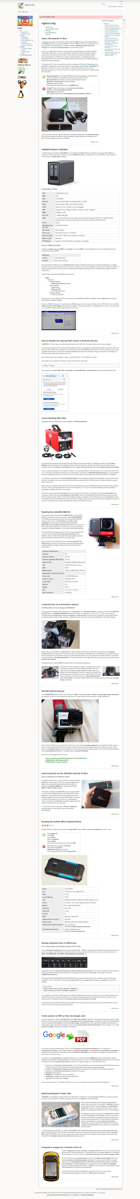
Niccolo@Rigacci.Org (26, 55)
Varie (23, 53)
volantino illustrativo (98, 1173)
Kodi (95, 51)
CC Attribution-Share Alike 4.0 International (94, 1192)
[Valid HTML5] (74, 1195)
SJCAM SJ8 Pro (68, 515)
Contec (76, 1097)
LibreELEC (57, 45)
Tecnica (22, 35)
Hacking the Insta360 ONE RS (112, 33)
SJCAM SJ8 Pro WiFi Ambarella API (57, 760)
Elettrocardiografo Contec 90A (112, 52)
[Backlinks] (124, 27)
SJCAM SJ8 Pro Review (111, 38)
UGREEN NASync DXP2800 (112, 27)
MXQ (76, 42)
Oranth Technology (88, 64)
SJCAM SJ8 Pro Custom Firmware (56, 762)
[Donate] (58, 1195)
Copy (117, 365)
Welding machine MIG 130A (52, 421)
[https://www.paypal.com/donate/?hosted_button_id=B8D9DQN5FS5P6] (23, 60)
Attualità (22, 47)
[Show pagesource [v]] (124, 20)
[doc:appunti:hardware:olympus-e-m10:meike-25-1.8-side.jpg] (61, 634)
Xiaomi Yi (73, 696)
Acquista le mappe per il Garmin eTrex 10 (111, 54)
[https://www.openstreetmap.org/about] (21, 70)
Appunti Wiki (25, 32)
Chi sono (50, 27)
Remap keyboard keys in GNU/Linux (111, 46)
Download (24, 37)
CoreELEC (47, 45)
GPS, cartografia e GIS (27, 40)
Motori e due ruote (26, 43)
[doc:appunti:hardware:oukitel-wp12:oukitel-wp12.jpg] (64, 870)
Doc (21, 30)
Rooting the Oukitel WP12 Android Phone (111, 43)
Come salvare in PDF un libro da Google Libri (112, 50)
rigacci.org (25, 11)
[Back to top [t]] (124, 31)
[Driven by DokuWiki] (90, 1195)
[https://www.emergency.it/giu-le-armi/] (25, 21)
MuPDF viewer (89, 349)
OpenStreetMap (90, 1162)
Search (121, 4)
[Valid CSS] (82, 1195)
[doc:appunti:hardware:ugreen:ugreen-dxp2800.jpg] (61, 172)
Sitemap (120, 6)
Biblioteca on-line (26, 34)
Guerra (23, 50)
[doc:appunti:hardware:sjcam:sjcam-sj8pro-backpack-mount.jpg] (70, 720)
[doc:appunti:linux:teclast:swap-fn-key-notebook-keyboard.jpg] (64, 962)
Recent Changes (112, 6)
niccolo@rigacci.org (84, 1171)
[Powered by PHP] (66, 1195)
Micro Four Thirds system (101, 613)
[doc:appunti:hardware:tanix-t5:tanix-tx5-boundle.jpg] (64, 114)
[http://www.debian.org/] (22, 77)
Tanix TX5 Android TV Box (111, 25)
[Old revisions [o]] (124, 24)
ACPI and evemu (50, 997)
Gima (103, 1097)
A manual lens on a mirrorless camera (112, 36)
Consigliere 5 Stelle (27, 48)
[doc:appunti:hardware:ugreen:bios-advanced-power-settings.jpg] (59, 320)
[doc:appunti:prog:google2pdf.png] (66, 1037)
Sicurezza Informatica (27, 45)
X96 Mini (46, 43)
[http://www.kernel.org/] (21, 94)
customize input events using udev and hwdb (81, 999)
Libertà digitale (25, 51)
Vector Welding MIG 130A (111, 32)
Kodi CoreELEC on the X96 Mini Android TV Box (112, 40)
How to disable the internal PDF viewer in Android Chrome (113, 29)
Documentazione (51, 32)
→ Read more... (94, 142)
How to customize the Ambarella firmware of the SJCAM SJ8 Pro (66, 758)
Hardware (24, 42)
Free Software (25, 38)
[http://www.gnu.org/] (22, 84)
